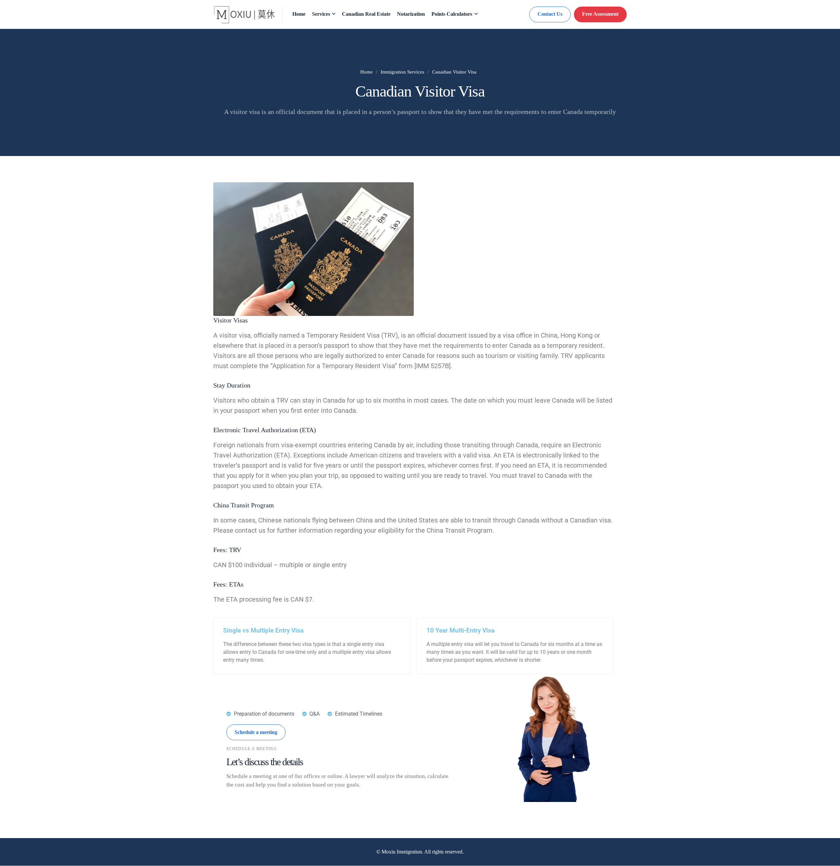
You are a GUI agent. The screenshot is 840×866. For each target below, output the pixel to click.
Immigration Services (402, 72)
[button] (255, 732)
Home (366, 72)
